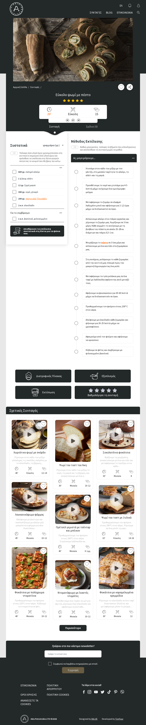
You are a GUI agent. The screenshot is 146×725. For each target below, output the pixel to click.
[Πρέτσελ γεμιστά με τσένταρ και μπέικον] (73, 509)
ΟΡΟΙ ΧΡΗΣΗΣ (29, 694)
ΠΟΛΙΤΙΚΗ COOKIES (58, 694)
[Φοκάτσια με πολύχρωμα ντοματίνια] (29, 568)
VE (67, 120)
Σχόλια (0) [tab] (92, 126)
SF (78, 120)
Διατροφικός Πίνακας (49, 376)
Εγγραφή (73, 670)
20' (49, 114)
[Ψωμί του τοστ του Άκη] (73, 441)
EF (73, 120)
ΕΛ (121, 5)
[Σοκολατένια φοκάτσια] (116, 434)
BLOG (109, 12)
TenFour (119, 718)
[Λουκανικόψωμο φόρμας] (29, 496)
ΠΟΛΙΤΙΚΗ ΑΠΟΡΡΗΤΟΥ (54, 687)
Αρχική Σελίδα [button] (20, 87)
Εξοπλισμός (108, 376)
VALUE (94, 718)
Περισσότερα (73, 628)
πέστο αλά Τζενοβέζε (36, 198)
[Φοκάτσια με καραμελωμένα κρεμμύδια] (116, 568)
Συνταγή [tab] (54, 126)
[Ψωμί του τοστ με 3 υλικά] (116, 499)
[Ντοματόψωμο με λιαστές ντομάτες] (73, 574)
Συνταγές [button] (34, 87)
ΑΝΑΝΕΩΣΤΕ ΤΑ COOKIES (29, 702)
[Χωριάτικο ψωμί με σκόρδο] (29, 434)
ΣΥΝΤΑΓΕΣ (96, 12)
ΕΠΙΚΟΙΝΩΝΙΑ (125, 12)
